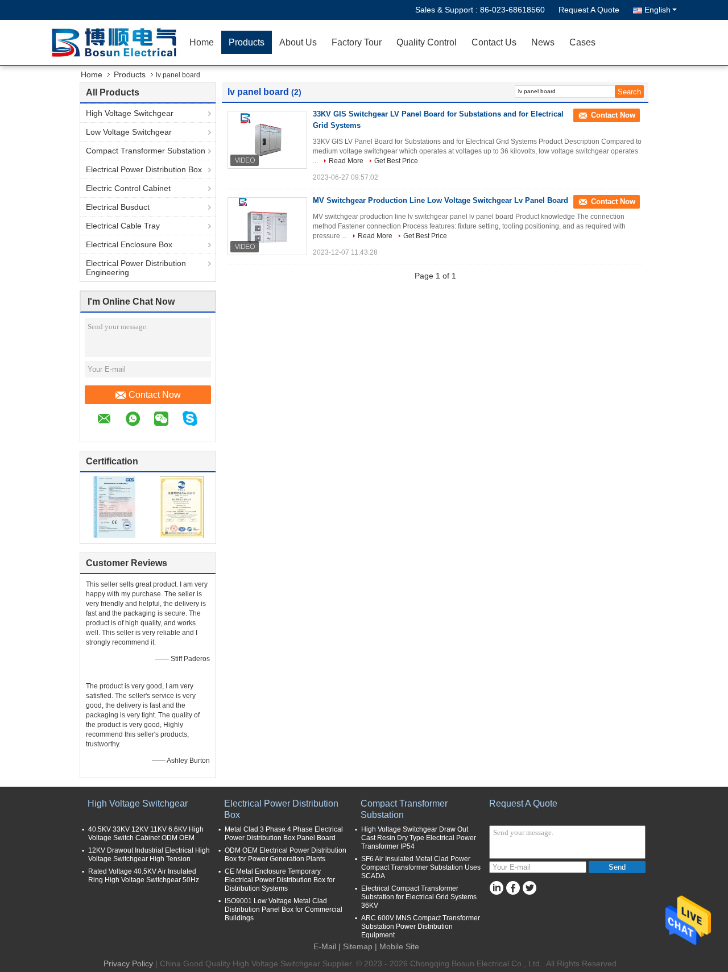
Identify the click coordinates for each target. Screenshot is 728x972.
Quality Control (426, 42)
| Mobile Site (397, 946)
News (543, 42)
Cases (582, 42)
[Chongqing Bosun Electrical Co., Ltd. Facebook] (513, 888)
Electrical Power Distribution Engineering (136, 268)
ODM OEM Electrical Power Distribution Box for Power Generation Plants (285, 854)
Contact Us (493, 42)
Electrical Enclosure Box (129, 244)
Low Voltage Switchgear (129, 131)
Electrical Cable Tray (123, 225)
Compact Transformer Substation (145, 150)
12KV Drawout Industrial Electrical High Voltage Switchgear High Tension (149, 854)
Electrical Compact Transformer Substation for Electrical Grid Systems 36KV (419, 896)
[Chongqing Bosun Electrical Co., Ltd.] (116, 42)
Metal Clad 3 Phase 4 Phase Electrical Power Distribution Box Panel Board (284, 833)
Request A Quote (589, 9)
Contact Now (155, 395)
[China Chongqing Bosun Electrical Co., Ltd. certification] (114, 506)
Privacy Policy (128, 963)
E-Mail (324, 946)
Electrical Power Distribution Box (144, 169)
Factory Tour (357, 42)
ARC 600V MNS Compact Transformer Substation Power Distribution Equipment (420, 926)
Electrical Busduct (118, 206)
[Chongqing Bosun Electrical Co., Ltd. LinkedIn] (496, 888)
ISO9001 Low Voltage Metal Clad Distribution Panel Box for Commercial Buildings (283, 909)
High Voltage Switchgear (129, 113)
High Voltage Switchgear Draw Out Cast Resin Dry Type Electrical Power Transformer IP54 (418, 837)
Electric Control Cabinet (128, 188)
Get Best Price (396, 161)
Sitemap (358, 946)
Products (246, 42)
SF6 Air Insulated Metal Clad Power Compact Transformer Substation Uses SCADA (421, 867)
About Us (298, 42)
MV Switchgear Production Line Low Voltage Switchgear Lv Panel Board (440, 200)
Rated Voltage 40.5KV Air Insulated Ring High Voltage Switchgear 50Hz (143, 875)
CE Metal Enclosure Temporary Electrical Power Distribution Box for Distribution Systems (280, 879)
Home (201, 42)
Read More (346, 161)
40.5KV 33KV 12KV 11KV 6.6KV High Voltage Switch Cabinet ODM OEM (146, 833)
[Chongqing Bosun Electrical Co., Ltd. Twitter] (529, 888)
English (657, 9)
